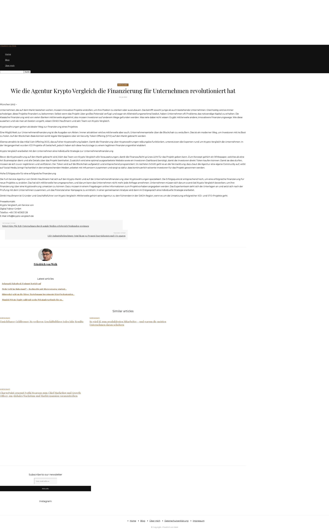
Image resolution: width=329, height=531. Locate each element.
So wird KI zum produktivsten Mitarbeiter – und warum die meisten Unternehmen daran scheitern (128, 323)
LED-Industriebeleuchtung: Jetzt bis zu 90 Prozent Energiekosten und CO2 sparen (86, 235)
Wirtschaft (122, 85)
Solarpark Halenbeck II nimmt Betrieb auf (21, 283)
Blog (7, 60)
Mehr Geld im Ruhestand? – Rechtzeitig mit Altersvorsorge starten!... (34, 289)
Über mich (10, 65)
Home (8, 54)
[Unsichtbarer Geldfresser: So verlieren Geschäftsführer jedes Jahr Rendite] (42, 357)
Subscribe (45, 489)
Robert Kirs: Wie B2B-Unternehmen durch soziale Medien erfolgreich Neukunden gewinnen (45, 226)
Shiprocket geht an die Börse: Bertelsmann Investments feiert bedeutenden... (38, 294)
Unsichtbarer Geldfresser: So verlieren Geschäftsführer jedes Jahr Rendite (42, 321)
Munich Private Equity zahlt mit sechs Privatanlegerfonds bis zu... (32, 299)
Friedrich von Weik (45, 264)
